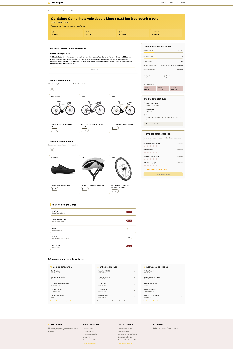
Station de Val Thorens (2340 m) (128, 334)
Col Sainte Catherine (76, 11)
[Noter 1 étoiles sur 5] (145, 146)
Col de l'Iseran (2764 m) (125, 328)
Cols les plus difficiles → (126, 343)
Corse (64, 11)
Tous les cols (173, 3)
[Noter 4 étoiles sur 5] (153, 146)
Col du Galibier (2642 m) (125, 337)
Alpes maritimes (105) (89, 340)
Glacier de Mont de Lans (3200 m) (128, 340)
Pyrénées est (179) (88, 331)
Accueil (163, 3)
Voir (56, 130)
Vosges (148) (87, 337)
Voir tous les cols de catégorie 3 (60, 301)
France (58, 11)
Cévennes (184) (88, 328)
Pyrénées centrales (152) (90, 334)
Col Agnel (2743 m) (124, 331)
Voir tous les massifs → (90, 343)
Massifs (182, 3)
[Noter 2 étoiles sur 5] (147, 146)
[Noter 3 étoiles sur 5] (150, 146)
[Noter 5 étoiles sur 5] (156, 146)
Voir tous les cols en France (152, 301)
